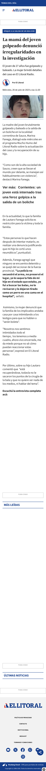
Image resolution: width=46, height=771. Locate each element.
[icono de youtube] (8, 750)
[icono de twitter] (15, 750)
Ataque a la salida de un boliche (19, 31)
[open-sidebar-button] (3, 10)
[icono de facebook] (23, 750)
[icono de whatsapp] (30, 750)
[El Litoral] (23, 10)
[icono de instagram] (23, 757)
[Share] (40, 752)
